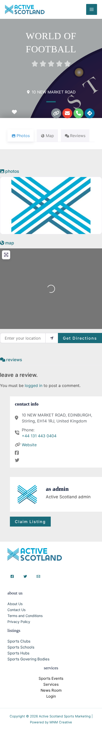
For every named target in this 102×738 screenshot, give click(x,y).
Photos (12, 171)
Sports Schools (20, 647)
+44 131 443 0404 (39, 435)
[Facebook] (12, 576)
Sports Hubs (18, 653)
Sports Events (51, 678)
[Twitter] (25, 576)
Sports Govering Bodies (28, 659)
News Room (51, 690)
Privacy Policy (18, 622)
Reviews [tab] (77, 135)
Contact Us (16, 610)
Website (29, 444)
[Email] (38, 576)
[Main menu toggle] (91, 9)
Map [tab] (50, 135)
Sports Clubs (18, 641)
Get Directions (80, 338)
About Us (15, 604)
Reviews (14, 359)
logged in (33, 385)
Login (51, 696)
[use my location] (51, 338)
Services (51, 684)
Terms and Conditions (25, 616)
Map (9, 242)
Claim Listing (30, 521)
